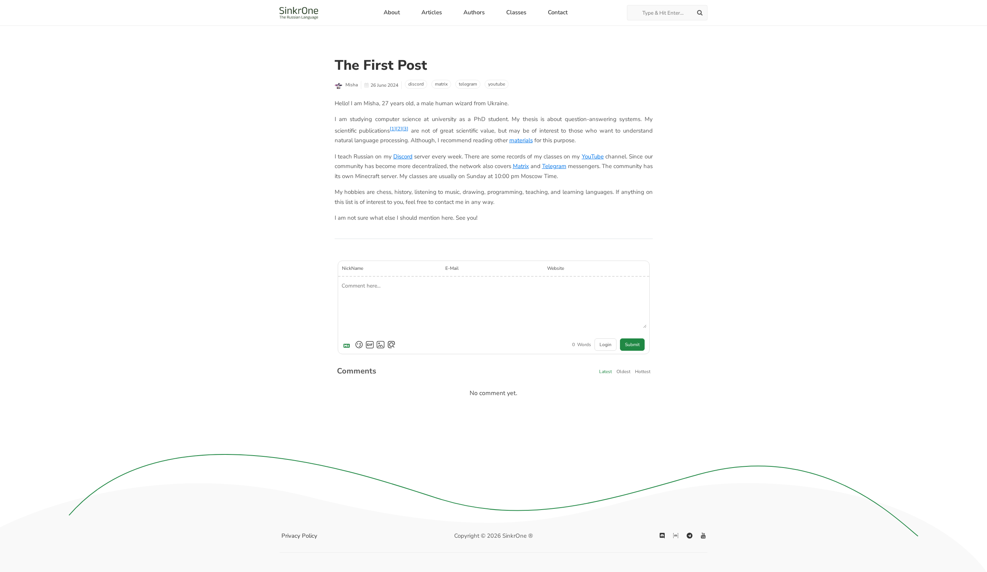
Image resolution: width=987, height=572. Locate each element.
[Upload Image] (380, 344)
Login (605, 345)
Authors (474, 12)
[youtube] (703, 536)
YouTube (593, 156)
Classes (516, 12)
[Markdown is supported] (348, 344)
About (392, 12)
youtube (496, 84)
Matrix (521, 166)
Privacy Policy (299, 536)
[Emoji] (359, 344)
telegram (468, 84)
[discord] (662, 536)
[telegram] (689, 536)
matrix (441, 84)
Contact (558, 12)
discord (416, 84)
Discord (403, 156)
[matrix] (675, 536)
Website (555, 268)
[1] (393, 128)
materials (521, 140)
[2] (399, 128)
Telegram (554, 166)
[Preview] (391, 344)
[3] (405, 128)
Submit (632, 345)
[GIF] (369, 344)
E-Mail (452, 268)
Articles (431, 12)
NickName (352, 268)
